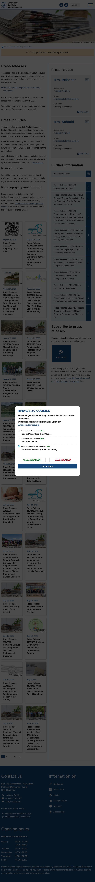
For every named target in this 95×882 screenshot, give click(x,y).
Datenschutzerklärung (28, 425)
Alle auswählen (31, 460)
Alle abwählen (63, 460)
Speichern (47, 466)
